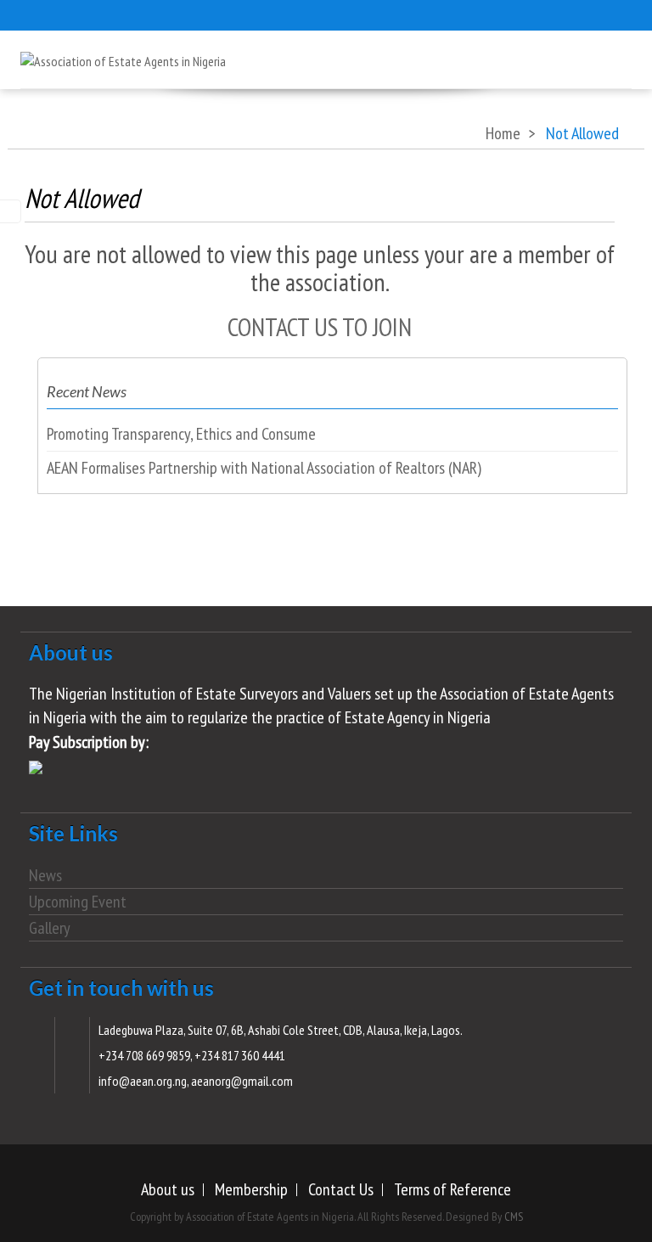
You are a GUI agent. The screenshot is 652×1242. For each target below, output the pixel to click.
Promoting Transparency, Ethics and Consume (181, 434)
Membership (251, 1189)
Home (503, 133)
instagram (84, 12)
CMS (513, 1216)
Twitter (50, 12)
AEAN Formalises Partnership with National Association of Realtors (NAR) (264, 468)
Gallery (49, 928)
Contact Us (341, 1189)
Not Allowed (82, 198)
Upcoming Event (77, 902)
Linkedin (186, 12)
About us (167, 1189)
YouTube (152, 12)
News (45, 875)
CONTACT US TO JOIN (320, 326)
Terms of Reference (452, 1189)
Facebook (118, 12)
